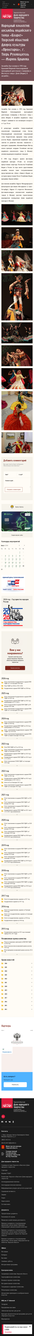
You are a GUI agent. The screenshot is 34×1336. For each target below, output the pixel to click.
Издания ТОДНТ (6, 1173)
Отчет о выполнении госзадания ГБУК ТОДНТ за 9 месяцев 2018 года (17, 878)
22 (19, 562)
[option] (17, 1038)
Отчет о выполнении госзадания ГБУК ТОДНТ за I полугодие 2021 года (16, 806)
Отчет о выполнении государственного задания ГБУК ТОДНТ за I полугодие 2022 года (17, 785)
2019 (6, 990)
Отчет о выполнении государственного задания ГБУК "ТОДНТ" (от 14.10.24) (18, 730)
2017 (6, 998)
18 (5, 562)
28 (16, 566)
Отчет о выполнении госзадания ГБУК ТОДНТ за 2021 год (18, 798)
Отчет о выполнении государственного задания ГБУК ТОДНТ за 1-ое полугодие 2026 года (17, 682)
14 (16, 559)
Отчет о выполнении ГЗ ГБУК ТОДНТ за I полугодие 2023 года (17, 761)
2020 (6, 986)
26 (9, 566)
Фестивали (4, 1251)
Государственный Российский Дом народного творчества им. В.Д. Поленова (13, 1153)
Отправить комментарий (13, 489)
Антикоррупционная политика (10, 1181)
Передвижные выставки (8, 1307)
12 (9, 559)
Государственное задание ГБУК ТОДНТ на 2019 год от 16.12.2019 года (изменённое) (18, 861)
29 (19, 566)
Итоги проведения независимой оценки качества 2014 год (18, 950)
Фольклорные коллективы (9, 1290)
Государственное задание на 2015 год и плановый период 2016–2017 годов (17, 932)
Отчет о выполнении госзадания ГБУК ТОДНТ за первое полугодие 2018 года (18, 882)
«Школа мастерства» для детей (10, 1311)
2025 (6, 967)
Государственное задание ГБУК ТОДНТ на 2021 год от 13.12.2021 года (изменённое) (18, 810)
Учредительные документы (9, 1213)
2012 (6, 1009)
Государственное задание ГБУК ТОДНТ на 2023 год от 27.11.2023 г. (18, 757)
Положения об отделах (8, 1217)
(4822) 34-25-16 (5, 1140)
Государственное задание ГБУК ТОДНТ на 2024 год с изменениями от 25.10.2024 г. (17, 726)
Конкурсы (4, 1255)
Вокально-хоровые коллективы (10, 1280)
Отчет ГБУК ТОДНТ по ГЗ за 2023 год (13, 747)
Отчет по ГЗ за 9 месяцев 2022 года (13, 782)
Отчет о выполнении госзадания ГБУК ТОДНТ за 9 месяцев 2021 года (17, 802)
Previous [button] (3, 1030)
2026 (6, 963)
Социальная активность (8, 1191)
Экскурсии (4, 1304)
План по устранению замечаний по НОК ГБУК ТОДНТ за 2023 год (18, 942)
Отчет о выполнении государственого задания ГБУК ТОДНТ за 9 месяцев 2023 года (17, 750)
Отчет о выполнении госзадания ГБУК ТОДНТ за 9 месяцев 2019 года (17, 853)
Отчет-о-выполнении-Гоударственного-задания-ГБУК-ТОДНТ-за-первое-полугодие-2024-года (18, 734)
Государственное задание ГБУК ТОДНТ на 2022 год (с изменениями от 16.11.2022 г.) (17, 779)
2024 (6, 971)
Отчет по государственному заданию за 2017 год (17, 899)
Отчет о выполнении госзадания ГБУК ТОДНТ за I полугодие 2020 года (16, 832)
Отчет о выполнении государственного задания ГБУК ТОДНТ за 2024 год (17, 722)
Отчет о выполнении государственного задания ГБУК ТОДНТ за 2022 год (17, 775)
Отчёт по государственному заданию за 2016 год (17, 918)
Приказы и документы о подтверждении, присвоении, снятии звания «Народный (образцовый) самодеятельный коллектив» (14, 1225)
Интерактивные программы (9, 1264)
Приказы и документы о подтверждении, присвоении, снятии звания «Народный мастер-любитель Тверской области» (15, 1240)
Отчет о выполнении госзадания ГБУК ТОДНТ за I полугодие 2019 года (16, 857)
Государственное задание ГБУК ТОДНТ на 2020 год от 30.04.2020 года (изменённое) (18, 836)
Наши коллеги (5, 1201)
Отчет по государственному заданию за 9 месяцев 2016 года (17, 910)
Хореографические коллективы (10, 1277)
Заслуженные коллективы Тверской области (14, 1274)
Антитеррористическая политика (11, 1185)
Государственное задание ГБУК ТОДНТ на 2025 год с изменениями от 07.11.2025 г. (17, 701)
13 (12, 559)
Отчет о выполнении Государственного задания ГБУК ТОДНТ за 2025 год (17, 697)
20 (12, 562)
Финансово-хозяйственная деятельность (13, 1220)
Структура (4, 1170)
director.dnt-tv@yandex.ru (8, 1143)
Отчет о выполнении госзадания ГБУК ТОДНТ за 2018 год (18, 874)
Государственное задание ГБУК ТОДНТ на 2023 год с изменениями (17, 754)
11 (5, 559)
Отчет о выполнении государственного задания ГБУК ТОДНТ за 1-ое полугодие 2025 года (17, 709)
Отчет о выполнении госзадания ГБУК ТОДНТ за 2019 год (18, 849)
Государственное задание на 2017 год (14, 901)
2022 (6, 978)
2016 (6, 1001)
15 (19, 559)
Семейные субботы (6, 1261)
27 (12, 566)
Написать (15, 1084)
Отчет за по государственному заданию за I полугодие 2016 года (18, 914)
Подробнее (8, 1332)
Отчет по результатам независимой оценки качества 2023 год (18, 946)
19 (9, 562)
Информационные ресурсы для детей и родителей (16, 1188)
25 (5, 566)
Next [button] (31, 1030)
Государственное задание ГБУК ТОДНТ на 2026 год (17, 688)
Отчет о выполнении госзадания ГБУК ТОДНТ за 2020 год (18, 824)
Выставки (4, 1258)
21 (16, 562)
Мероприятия (5, 1319)
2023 (6, 975)
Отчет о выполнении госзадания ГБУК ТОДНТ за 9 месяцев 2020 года (17, 828)
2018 (6, 994)
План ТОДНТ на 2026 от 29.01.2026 (13, 686)
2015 (6, 1005)
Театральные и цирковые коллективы (12, 1287)
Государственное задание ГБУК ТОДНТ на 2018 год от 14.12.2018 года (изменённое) (18, 886)
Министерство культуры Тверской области (13, 1147)
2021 (6, 982)
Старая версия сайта (17, 535)
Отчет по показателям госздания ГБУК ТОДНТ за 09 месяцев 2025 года (17, 705)
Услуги (3, 1198)
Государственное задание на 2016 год (14, 920)
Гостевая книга (5, 1204)
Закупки (3, 1194)
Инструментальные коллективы (10, 1283)
